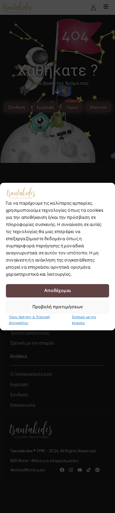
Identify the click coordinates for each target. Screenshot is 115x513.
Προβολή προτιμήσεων (57, 307)
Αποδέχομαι (57, 290)
